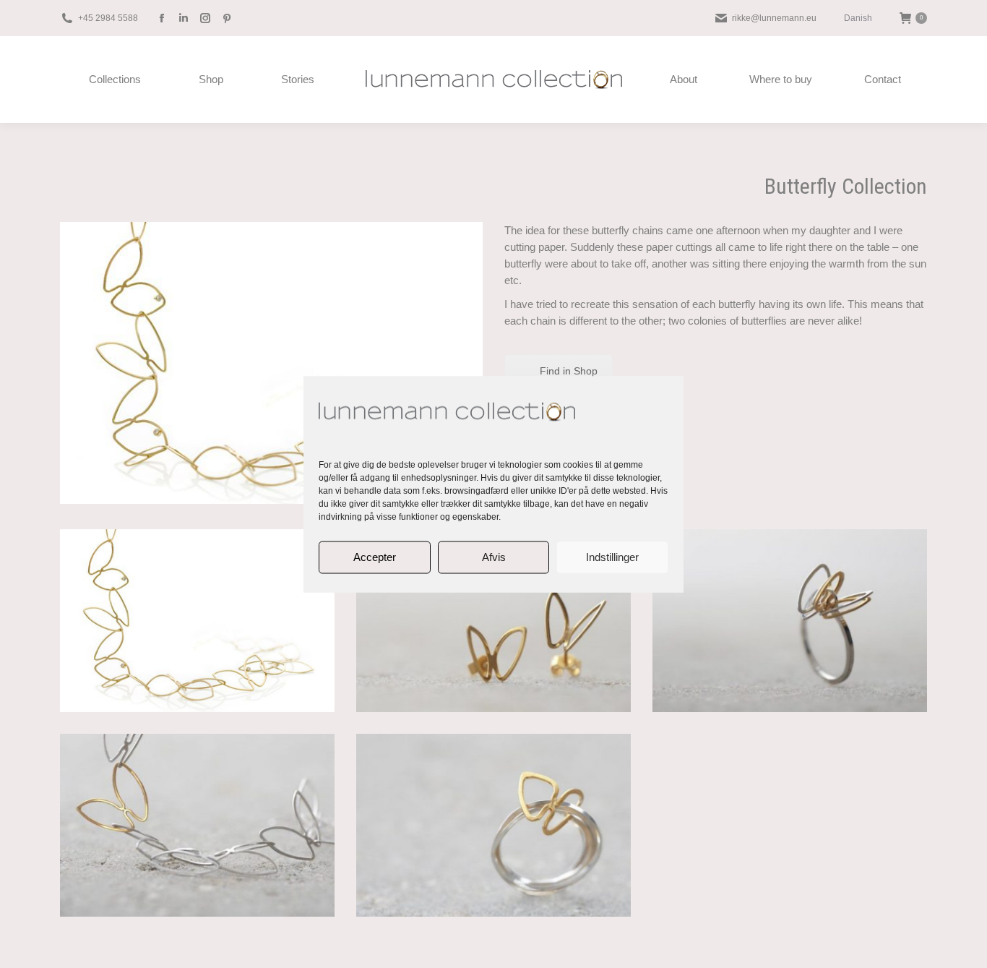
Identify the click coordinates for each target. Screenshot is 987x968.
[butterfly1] (197, 620)
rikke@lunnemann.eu (774, 18)
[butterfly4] (197, 825)
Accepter (374, 557)
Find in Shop (569, 371)
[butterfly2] (493, 620)
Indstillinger (612, 557)
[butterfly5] (493, 825)
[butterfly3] (789, 620)
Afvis (494, 557)
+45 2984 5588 (108, 18)
